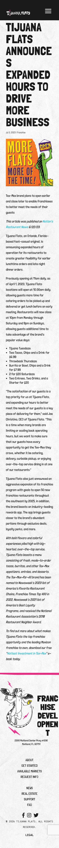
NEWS (29, 788)
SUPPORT (29, 799)
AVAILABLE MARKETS (29, 771)
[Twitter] (36, 815)
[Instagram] (29, 815)
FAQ (29, 805)
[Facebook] (23, 815)
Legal (29, 834)
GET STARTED (29, 766)
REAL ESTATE (30, 794)
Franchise (21, 132)
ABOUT (29, 760)
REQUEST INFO (29, 777)
